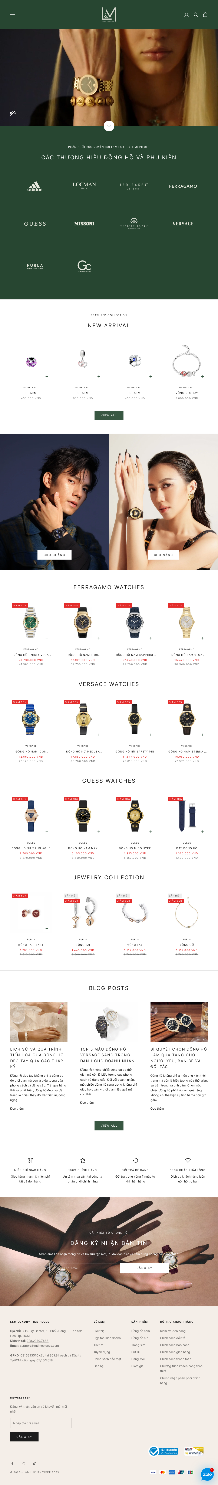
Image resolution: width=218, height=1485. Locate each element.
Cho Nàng (163, 555)
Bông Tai (83, 944)
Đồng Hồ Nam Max (83, 848)
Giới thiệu (99, 1331)
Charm (31, 393)
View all (109, 415)
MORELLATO (31, 387)
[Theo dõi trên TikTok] (34, 1463)
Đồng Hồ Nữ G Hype (135, 848)
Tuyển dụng (101, 1352)
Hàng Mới (138, 1359)
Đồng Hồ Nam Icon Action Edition (31, 752)
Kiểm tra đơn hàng (173, 1331)
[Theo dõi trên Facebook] (12, 1463)
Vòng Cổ (187, 944)
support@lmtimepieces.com (39, 1345)
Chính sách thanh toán (175, 1359)
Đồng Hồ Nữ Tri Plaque (30, 848)
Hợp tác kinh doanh (107, 1338)
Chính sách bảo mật (107, 1359)
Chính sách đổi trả (172, 1338)
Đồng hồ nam (140, 1331)
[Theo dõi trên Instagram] (23, 1463)
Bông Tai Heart (31, 944)
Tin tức (98, 1345)
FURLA (31, 939)
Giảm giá (137, 1366)
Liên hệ (98, 1366)
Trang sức (138, 1345)
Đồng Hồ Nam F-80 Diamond (83, 655)
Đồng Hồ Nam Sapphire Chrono (135, 655)
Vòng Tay (135, 944)
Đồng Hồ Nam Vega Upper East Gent (186, 655)
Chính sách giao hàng (175, 1352)
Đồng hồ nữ (139, 1338)
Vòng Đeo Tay (187, 393)
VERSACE (31, 746)
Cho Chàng (54, 555)
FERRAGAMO (31, 649)
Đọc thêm (17, 1108)
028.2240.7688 (38, 1340)
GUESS (31, 843)
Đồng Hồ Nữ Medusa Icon (83, 752)
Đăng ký (144, 1268)
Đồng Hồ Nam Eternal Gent (187, 752)
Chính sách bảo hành (174, 1345)
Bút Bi (135, 1352)
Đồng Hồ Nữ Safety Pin (135, 751)
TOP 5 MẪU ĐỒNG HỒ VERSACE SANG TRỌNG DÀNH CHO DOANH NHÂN (107, 1055)
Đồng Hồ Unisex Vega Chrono (31, 655)
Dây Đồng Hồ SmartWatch (187, 848)
